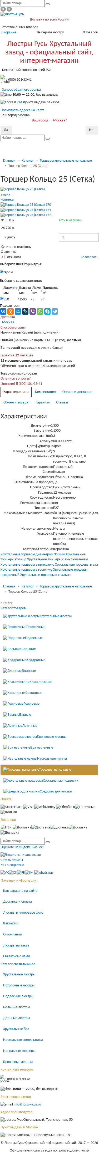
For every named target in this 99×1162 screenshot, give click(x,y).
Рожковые (31, 704)
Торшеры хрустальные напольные (66, 161)
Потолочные (35, 627)
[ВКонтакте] (3, 311)
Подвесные (34, 638)
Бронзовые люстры (51, 737)
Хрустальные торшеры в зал (76, 565)
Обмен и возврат (16, 403)
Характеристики (16, 392)
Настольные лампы (52, 759)
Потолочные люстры (18, 985)
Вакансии (10, 923)
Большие (29, 649)
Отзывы (62, 403)
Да (6, 130)
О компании (12, 934)
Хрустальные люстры (55, 616)
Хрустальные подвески (60, 781)
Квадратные (35, 660)
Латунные (29, 726)
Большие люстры (16, 1007)
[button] (10, 237)
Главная (9, 161)
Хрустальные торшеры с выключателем (57, 559)
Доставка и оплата (17, 902)
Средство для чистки (56, 792)
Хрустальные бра (16, 1029)
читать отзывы (12, 860)
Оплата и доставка (76, 392)
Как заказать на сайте (20, 891)
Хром (8, 272)
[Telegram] (55, 311)
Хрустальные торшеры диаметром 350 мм (33, 554)
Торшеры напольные (55, 770)
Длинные (29, 671)
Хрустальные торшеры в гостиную (26, 570)
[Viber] (32, 311)
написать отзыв (29, 855)
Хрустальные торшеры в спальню (45, 575)
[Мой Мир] (18, 311)
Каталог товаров (13, 608)
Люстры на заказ (16, 946)
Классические (40, 682)
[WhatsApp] (40, 311)
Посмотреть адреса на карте (22, 110)
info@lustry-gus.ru (27, 1105)
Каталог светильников (18, 964)
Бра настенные (41, 748)
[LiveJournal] (25, 311)
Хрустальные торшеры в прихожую (27, 565)
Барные (25, 715)
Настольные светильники (23, 1040)
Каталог (28, 161)
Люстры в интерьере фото (23, 913)
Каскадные (33, 693)
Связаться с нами (16, 956)
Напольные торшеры (19, 1051)
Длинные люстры (16, 1018)
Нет (92, 130)
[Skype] (47, 311)
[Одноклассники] (10, 311)
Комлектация (45, 392)
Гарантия (43, 403)
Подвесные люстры (18, 996)
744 (19, 103)
